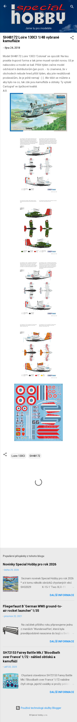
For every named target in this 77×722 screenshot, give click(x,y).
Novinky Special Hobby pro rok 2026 (29, 564)
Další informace (62, 595)
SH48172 (35, 455)
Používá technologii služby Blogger (40, 708)
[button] (72, 38)
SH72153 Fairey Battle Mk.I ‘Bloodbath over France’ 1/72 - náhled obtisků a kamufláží (31, 657)
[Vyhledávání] (72, 7)
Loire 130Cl (18, 455)
